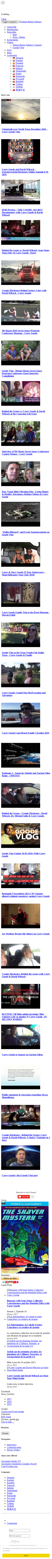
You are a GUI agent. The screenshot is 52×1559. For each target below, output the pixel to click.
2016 (9, 1401)
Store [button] (9, 53)
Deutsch (19, 58)
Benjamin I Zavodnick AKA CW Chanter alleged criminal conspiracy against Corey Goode (26, 894)
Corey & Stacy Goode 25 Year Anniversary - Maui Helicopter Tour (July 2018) (23, 573)
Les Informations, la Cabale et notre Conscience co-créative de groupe (24, 1326)
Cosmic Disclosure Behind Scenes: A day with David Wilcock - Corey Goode (24, 291)
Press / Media (19, 37)
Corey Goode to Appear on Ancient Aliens (22, 1054)
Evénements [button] (12, 40)
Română (19, 81)
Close (3, 19)
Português (20, 76)
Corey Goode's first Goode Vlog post (20, 1175)
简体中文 (20, 90)
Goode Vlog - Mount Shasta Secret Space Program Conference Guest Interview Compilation (22, 373)
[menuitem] (32, 34)
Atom (8, 1417)
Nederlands (21, 71)
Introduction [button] (12, 29)
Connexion (12, 1523)
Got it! (26, 1555)
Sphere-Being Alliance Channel (27, 45)
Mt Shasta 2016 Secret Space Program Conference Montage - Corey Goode (20, 331)
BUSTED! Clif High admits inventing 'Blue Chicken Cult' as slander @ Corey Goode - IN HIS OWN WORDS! (24, 1017)
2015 (9, 1404)
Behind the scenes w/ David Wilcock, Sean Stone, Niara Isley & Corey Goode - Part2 (26, 251)
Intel (15, 34)
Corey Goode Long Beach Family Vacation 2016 (25, 733)
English (19, 60)
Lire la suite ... (7, 1422)
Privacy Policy (13, 1450)
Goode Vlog (18, 47)
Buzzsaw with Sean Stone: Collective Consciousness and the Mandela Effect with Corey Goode (28, 1303)
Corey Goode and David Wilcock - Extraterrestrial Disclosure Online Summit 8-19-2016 (25, 172)
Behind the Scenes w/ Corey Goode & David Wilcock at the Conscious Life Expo (23, 412)
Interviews (11, 1445)
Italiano (19, 68)
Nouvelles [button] (11, 32)
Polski (18, 73)
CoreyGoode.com (9, 1466)
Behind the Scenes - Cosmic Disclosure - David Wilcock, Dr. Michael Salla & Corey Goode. (24, 814)
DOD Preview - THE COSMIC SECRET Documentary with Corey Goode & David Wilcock (22, 212)
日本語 (19, 87)
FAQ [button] (9, 50)
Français (19, 66)
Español (19, 63)
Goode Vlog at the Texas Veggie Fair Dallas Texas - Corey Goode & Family (23, 653)
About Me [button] (11, 27)
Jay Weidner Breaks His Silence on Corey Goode (26, 934)
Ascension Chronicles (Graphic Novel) (19, 1464)
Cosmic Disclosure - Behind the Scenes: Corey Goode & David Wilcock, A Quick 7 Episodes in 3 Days (26, 1137)
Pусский (20, 79)
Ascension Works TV (11, 1461)
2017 (9, 1399)
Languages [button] (12, 55)
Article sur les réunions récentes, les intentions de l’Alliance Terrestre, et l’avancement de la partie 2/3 (24, 1354)
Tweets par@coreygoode (12, 1411)
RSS (3, 1417)
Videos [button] (10, 42)
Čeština (19, 84)
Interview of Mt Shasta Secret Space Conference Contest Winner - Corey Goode (25, 452)
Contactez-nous (14, 1447)
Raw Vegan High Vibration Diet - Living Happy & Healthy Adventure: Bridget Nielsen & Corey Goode (25, 494)
